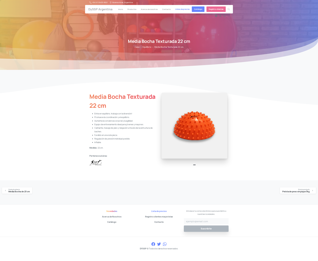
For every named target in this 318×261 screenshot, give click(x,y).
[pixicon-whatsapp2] (165, 244)
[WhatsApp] (224, 16)
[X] (220, 16)
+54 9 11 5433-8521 (100, 2)
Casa (137, 47)
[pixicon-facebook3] (153, 244)
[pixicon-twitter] (159, 244)
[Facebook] (216, 16)
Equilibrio (146, 47)
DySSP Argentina (100, 9)
